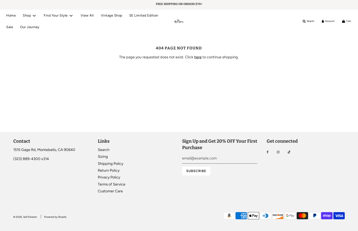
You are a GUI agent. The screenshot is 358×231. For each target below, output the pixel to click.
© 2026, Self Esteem (25, 216)
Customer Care (110, 191)
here (198, 57)
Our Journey (29, 27)
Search (103, 149)
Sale (9, 27)
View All (87, 15)
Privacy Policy (109, 177)
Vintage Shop (111, 15)
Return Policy (109, 170)
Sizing (103, 156)
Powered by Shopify (55, 216)
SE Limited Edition (143, 15)
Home (11, 15)
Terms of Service (111, 184)
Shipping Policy (110, 163)
